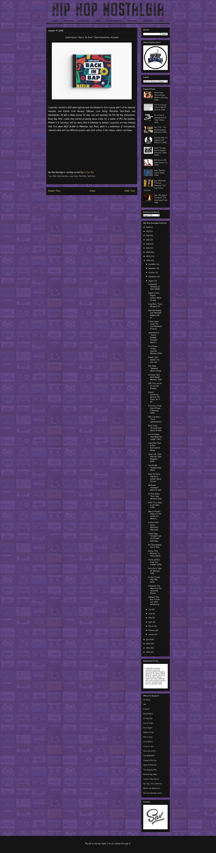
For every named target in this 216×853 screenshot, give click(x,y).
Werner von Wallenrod (151, 788)
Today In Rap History (151, 779)
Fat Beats (146, 700)
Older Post (129, 191)
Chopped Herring (149, 760)
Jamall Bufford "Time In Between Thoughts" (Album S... (153, 338)
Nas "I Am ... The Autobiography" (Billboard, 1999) (160, 129)
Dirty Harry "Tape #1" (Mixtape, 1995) (155, 571)
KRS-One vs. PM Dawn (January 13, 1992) (161, 162)
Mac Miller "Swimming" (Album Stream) (154, 368)
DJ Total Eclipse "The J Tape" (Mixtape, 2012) (155, 496)
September (153, 277)
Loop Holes (73, 176)
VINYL (161, 21)
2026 (148, 227)
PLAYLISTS (132, 21)
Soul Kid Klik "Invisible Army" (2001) (155, 467)
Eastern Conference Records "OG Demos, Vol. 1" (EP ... (154, 397)
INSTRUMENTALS (113, 21)
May (150, 618)
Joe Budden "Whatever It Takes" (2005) (154, 286)
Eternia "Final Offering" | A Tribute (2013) (154, 553)
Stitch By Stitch (149, 751)
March (151, 626)
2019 (148, 256)
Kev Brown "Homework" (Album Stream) (154, 487)
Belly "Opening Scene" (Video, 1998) (159, 173)
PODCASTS (147, 21)
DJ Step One (147, 719)
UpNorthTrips (148, 732)
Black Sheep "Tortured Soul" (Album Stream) (155, 428)
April (151, 622)
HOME (55, 21)
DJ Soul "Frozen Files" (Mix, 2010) (154, 579)
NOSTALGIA (84, 21)
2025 (148, 231)
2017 (148, 640)
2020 (148, 252)
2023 (148, 240)
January (152, 635)
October (152, 273)
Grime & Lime (148, 747)
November (152, 268)
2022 (148, 244)
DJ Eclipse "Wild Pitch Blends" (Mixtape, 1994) (155, 377)
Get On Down (148, 723)
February (152, 630)
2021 (148, 248)
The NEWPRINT (149, 756)
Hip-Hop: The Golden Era (152, 784)
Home (92, 191)
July (150, 610)
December (152, 264)
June (150, 614)
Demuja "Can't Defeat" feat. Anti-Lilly (154, 359)
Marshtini (82, 176)
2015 (148, 648)
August (151, 281)
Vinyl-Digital (147, 728)
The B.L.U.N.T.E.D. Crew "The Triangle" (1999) (155, 562)
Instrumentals (63, 176)
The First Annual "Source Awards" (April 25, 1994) (160, 107)
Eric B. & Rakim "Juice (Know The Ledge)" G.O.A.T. (155, 437)
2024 (148, 236)
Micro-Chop (148, 737)
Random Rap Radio (150, 774)
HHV (144, 705)
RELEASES (68, 21)
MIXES (97, 21)
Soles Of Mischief (150, 765)
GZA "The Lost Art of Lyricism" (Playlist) (155, 386)
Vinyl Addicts (148, 714)
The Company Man (150, 770)
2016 (148, 644)
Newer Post (54, 191)
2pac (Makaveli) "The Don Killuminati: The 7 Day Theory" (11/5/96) (155, 186)
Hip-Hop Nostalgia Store (152, 793)
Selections (91, 176)
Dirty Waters (148, 742)
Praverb (146, 709)
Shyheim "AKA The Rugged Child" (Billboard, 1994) (161, 140)
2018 (54, 176)
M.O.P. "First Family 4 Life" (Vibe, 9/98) (155, 505)
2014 (148, 652)
